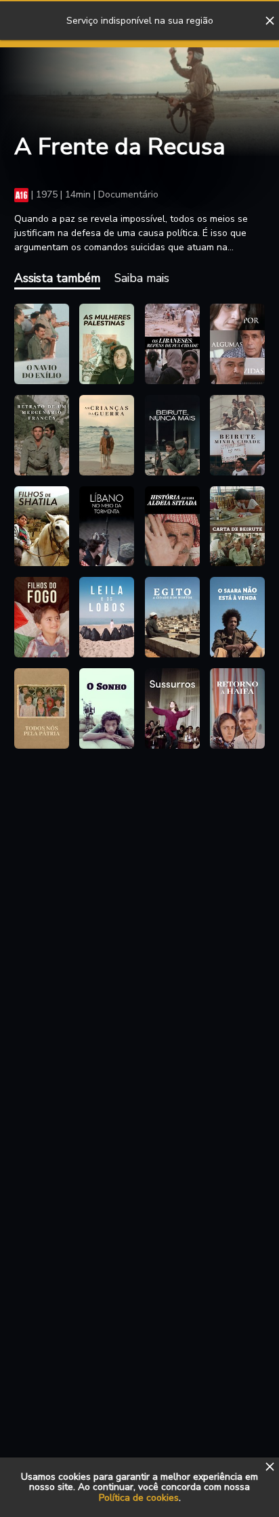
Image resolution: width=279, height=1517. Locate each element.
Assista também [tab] (57, 278)
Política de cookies (139, 1497)
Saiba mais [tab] (141, 278)
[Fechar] (269, 21)
